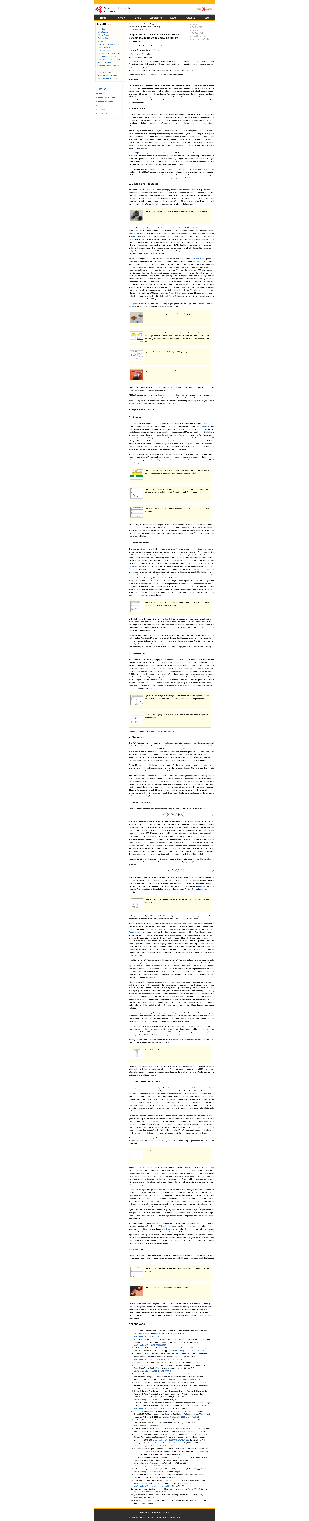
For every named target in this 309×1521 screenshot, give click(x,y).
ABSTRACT (101, 89)
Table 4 (166, 1124)
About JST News (104, 62)
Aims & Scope (103, 35)
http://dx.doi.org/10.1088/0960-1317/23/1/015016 (152, 1408)
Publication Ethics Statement (108, 59)
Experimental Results (104, 101)
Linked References (198, 36)
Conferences (155, 18)
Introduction (100, 93)
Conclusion (100, 110)
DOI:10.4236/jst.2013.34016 (140, 30)
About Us (190, 18)
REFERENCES (102, 114)
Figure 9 (132, 566)
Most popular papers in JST (108, 56)
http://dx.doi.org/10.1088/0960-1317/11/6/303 (151, 1466)
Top (97, 86)
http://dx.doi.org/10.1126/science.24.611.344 (151, 1446)
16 (177, 988)
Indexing (101, 29)
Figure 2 (197, 259)
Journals (120, 18)
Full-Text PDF (196, 27)
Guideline (101, 41)
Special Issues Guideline (107, 78)
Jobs (207, 18)
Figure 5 (132, 306)
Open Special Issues (105, 72)
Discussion (100, 105)
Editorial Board (103, 38)
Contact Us (165, 1512)
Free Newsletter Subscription (108, 53)
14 (213, 438)
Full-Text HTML (196, 30)
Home (103, 18)
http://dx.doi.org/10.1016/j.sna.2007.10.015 (182, 1417)
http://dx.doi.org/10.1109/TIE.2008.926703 (150, 1345)
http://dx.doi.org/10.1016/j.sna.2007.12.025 (188, 1351)
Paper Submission (104, 47)
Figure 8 (167, 444)
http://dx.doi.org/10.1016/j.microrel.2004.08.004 (152, 1486)
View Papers (102, 32)
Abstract (194, 24)
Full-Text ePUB (196, 33)
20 (156, 1066)
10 (136, 153)
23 (213, 1190)
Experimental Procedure (105, 97)
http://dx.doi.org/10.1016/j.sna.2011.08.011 (150, 1359)
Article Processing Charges (108, 44)
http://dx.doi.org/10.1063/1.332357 (159, 1492)
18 (145, 999)
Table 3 (139, 999)
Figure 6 (172, 403)
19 (180, 1035)
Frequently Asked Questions (108, 65)
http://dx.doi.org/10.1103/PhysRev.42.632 (149, 1472)
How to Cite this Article (199, 39)
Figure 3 (183, 287)
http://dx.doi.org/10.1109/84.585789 (147, 1336)
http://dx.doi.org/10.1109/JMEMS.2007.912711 (151, 1426)
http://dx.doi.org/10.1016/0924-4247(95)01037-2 (181, 1379)
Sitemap (158, 1512)
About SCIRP (149, 1512)
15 (187, 854)
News (173, 18)
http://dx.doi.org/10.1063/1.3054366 (147, 1400)
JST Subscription (104, 50)
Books (138, 18)
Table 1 (143, 668)
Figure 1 (192, 198)
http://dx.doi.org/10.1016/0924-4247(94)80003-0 (152, 1371)
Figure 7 (205, 426)
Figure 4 (172, 296)
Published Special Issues (107, 75)
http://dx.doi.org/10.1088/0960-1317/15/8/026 (171, 1440)
